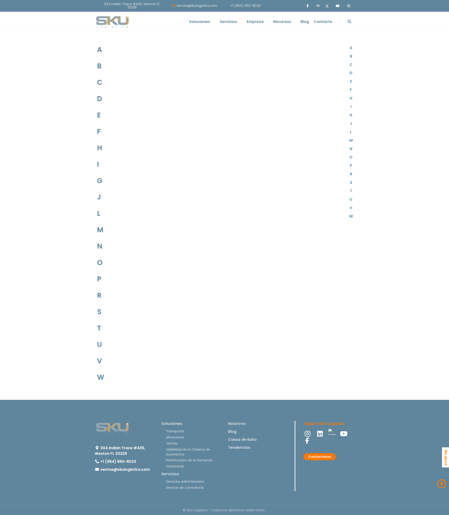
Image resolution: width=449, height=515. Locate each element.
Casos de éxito (242, 439)
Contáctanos (319, 456)
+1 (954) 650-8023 (245, 5)
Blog (232, 431)
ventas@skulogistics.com (196, 5)
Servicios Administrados (185, 481)
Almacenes (175, 437)
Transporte (175, 431)
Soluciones (171, 423)
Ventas (171, 443)
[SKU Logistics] (112, 21)
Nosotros (237, 423)
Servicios (170, 474)
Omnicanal (175, 466)
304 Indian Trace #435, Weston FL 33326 (132, 6)
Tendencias (239, 447)
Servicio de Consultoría (185, 487)
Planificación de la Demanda (189, 460)
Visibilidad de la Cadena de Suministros (188, 452)
